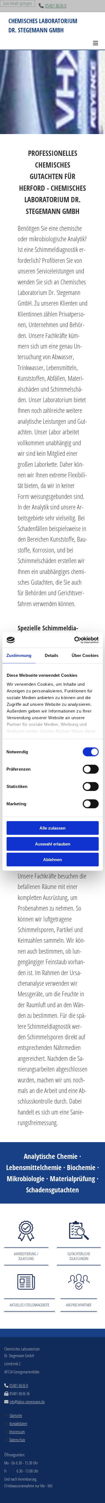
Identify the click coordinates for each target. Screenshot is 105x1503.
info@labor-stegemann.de (27, 1401)
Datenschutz (17, 1439)
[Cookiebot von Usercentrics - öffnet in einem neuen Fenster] (75, 640)
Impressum (17, 1431)
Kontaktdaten (18, 1423)
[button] (52, 41)
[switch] (91, 769)
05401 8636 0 (55, 5)
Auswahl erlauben (52, 843)
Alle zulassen (52, 828)
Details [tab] (52, 655)
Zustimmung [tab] (18, 655)
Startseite (16, 1415)
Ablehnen (52, 859)
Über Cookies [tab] (85, 655)
